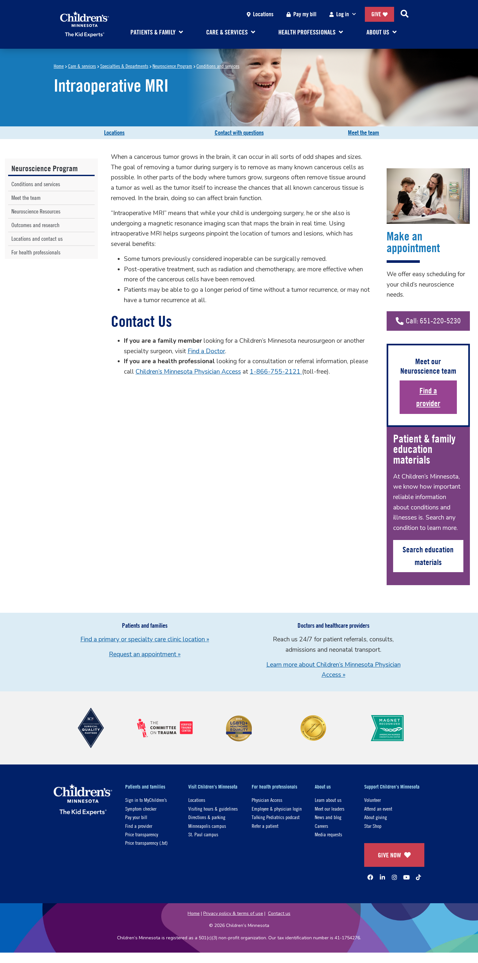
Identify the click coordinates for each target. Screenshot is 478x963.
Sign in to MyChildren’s (146, 800)
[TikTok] (418, 877)
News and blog (328, 817)
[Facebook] (370, 877)
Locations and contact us (37, 238)
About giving (375, 817)
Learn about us (328, 800)
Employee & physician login (277, 808)
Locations (263, 14)
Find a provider (428, 397)
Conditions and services (217, 66)
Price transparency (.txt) (146, 843)
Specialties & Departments (124, 66)
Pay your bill (136, 817)
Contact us (279, 913)
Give (376, 14)
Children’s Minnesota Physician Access (188, 371)
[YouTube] (406, 877)
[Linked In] (382, 877)
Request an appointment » (144, 654)
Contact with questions (239, 132)
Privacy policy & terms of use (233, 913)
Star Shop (372, 826)
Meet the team (363, 132)
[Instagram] (394, 877)
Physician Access (267, 800)
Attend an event (378, 808)
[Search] (404, 14)
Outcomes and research (35, 225)
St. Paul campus (203, 834)
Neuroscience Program (172, 66)
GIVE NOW (389, 855)
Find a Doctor (206, 351)
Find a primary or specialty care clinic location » (144, 639)
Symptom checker (140, 808)
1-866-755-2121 (276, 371)
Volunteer (372, 800)
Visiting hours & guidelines (213, 808)
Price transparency (141, 834)
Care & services (82, 66)
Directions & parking (206, 817)
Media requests (328, 834)
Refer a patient (265, 826)
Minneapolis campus (207, 826)
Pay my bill (304, 14)
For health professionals (35, 252)
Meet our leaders (329, 808)
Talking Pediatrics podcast (275, 817)
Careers (321, 826)
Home (59, 66)
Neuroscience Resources (35, 211)
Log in (342, 14)
